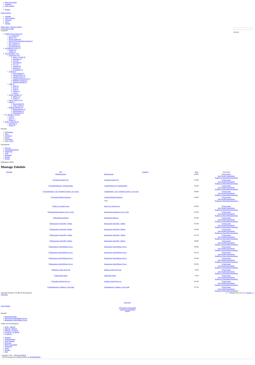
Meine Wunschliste (11, 2)
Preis (196, 172)
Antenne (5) (12, 71)
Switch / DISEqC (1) (15, 95)
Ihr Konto (8, 20)
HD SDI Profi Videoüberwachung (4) (21, 41)
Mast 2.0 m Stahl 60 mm (112, 206)
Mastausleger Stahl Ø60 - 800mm (114, 241)
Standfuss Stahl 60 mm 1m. (112, 281)
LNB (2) (11, 84)
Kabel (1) (12, 102)
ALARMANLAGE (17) (12, 48)
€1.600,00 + (8, 334)
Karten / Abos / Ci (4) (15, 100)
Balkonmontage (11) (19, 109)
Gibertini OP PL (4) (19, 75)
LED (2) (11, 118)
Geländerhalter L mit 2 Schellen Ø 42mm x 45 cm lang (121, 191)
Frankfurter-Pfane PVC (111, 180)
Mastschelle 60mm (110, 276)
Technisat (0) (17, 66)
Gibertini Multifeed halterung (113, 197)
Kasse (7, 22)
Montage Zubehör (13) (16, 107)
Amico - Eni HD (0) (19, 57)
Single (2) (16, 86)
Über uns (8, 148)
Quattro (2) (16, 91)
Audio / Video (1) (18, 106)
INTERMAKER (35, 357)
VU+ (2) (15, 64)
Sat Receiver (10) (14, 55)
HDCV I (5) (13, 37)
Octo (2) (15, 93)
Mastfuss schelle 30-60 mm (112, 270)
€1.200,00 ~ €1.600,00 (12, 332)
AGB (6, 153)
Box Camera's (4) (14, 45)
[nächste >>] (250, 293)
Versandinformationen (12, 150)
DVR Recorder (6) (15, 46)
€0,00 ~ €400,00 (10, 327)
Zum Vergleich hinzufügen (226, 176)
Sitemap (7, 159)
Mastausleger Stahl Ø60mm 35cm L (115, 252)
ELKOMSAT (21, 355)
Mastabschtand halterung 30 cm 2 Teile (116, 212)
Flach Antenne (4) (18, 73)
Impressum (8, 155)
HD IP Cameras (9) (15, 39)
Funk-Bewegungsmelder (127, 309)
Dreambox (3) (17, 59)
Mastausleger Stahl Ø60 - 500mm (114, 235)
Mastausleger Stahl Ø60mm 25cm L (115, 247)
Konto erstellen (9, 6)
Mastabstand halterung (111, 218)
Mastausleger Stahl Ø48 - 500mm (114, 224)
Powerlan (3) (13, 123)
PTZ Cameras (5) (14, 43)
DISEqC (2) (16, 97)
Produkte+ (145, 172)
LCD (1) (11, 116)
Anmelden (8, 4)
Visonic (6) (12, 52)
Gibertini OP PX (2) (19, 77)
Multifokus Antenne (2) (20, 80)
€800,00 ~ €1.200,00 (11, 330)
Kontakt (7, 23)
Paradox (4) (12, 50)
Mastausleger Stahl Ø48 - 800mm (114, 229)
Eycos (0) (16, 61)
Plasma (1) (12, 120)
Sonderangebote (10, 339)
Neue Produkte (10, 18)
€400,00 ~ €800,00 (11, 329)
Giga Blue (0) (17, 62)
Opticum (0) (16, 68)
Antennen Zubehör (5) (20, 82)
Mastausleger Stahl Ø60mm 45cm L (115, 258)
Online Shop (5, 27)
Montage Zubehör (16, 27)
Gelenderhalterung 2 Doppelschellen (115, 186)
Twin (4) (15, 88)
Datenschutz (9, 151)
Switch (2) (16, 98)
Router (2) (12, 125)
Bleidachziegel (108, 174)
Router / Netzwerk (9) (12, 122)
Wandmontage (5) (18, 111)
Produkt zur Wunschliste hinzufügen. (226, 178)
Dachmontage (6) (18, 113)
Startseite (8, 16)
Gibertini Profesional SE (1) (21, 79)
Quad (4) (15, 89)
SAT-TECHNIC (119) (12, 54)
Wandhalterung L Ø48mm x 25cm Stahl (116, 287)
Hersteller (9, 172)
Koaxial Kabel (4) (18, 104)
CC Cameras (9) (14, 36)
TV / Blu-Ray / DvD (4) (12, 114)
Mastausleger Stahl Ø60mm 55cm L (115, 264)
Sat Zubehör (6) (18, 70)
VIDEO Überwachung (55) (13, 34)
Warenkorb (4, 295)
